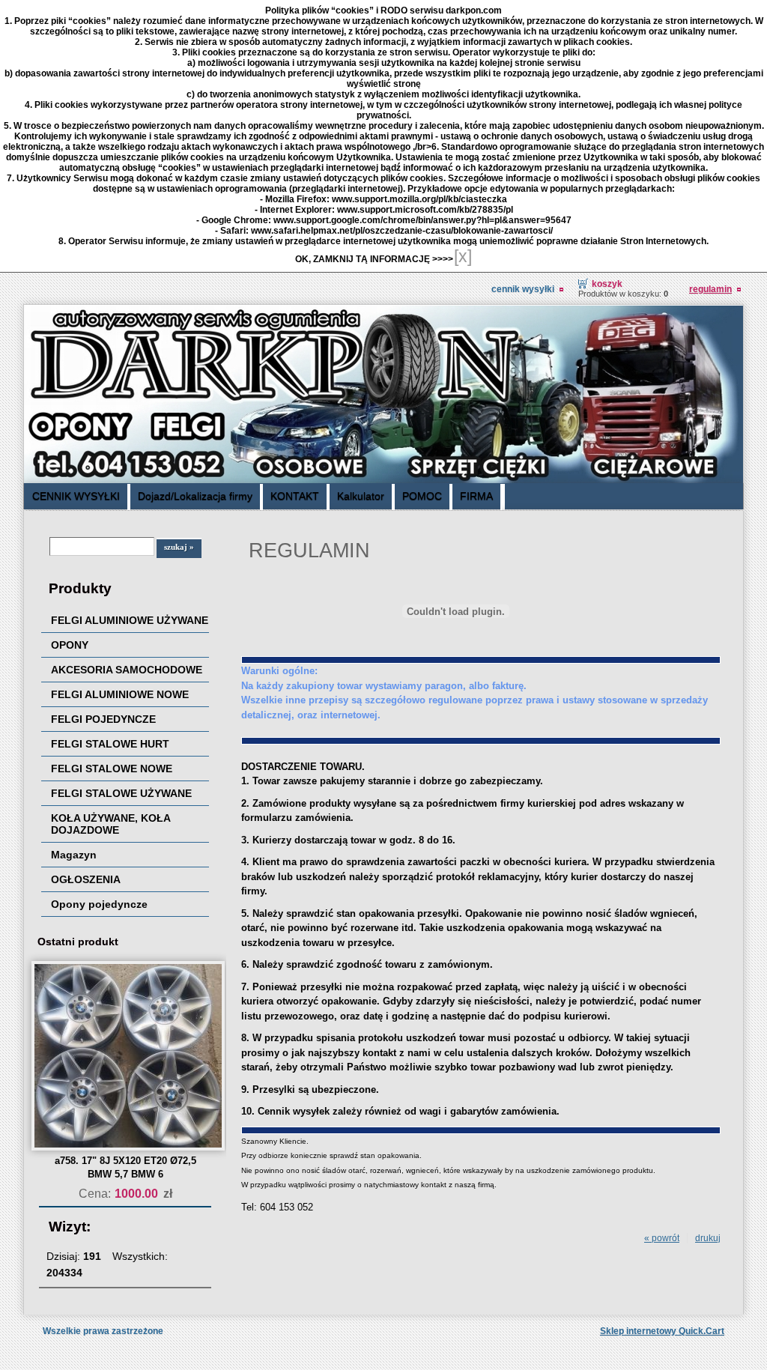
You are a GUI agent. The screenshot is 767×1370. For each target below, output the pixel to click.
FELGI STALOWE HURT (110, 744)
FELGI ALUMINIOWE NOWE (120, 694)
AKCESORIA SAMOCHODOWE (126, 670)
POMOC (422, 496)
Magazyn (74, 855)
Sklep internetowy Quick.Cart (662, 1331)
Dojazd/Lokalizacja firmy (195, 496)
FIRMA (476, 496)
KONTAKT (294, 496)
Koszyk (607, 284)
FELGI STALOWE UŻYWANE (121, 793)
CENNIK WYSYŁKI (522, 289)
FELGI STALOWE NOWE (111, 769)
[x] (463, 256)
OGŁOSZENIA (86, 879)
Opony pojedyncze (99, 904)
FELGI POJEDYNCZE (103, 719)
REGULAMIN (710, 289)
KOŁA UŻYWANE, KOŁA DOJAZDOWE (110, 824)
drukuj (708, 1238)
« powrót (661, 1238)
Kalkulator (360, 496)
